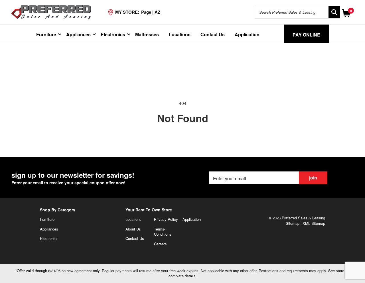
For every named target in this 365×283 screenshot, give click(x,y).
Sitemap (292, 223)
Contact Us (212, 34)
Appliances (78, 34)
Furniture (46, 34)
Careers (160, 243)
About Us (133, 229)
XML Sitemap (314, 223)
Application (247, 34)
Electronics (113, 34)
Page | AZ (150, 12)
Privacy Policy (166, 219)
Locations (179, 34)
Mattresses (147, 34)
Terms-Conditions (162, 231)
